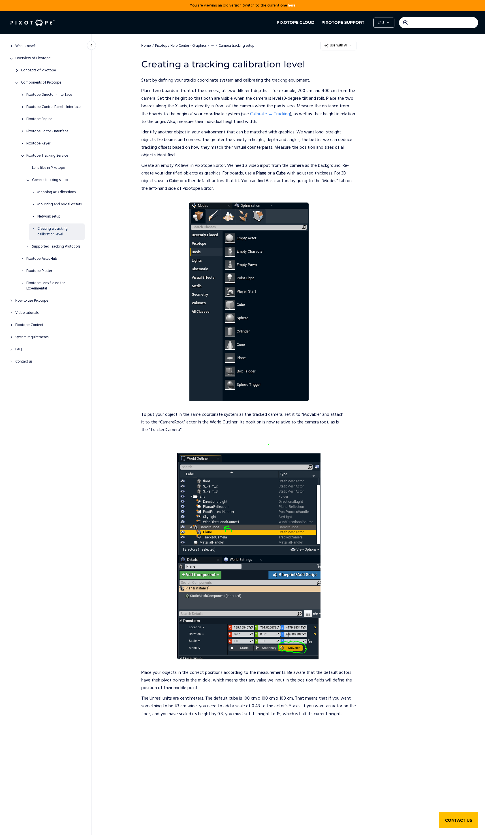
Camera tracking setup (50, 180)
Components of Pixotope (41, 83)
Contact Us (458, 820)
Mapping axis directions (56, 192)
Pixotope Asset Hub (41, 259)
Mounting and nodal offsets (59, 205)
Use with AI (338, 45)
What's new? (25, 46)
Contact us (23, 362)
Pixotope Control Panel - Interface (53, 107)
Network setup (49, 217)
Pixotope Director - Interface (49, 95)
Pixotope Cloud (296, 22)
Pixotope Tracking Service (47, 156)
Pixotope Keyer (38, 144)
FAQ (18, 350)
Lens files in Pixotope (48, 168)
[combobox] (438, 22)
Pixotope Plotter (39, 271)
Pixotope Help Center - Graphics (180, 46)
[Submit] (405, 22)
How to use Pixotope (31, 301)
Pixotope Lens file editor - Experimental (46, 285)
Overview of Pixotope (33, 58)
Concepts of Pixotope (38, 71)
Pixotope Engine (39, 119)
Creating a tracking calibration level (52, 231)
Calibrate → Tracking (270, 114)
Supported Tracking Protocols (56, 247)
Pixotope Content (29, 325)
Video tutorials (27, 313)
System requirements (31, 337)
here (292, 5)
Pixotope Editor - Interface (47, 132)
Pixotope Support (342, 22)
